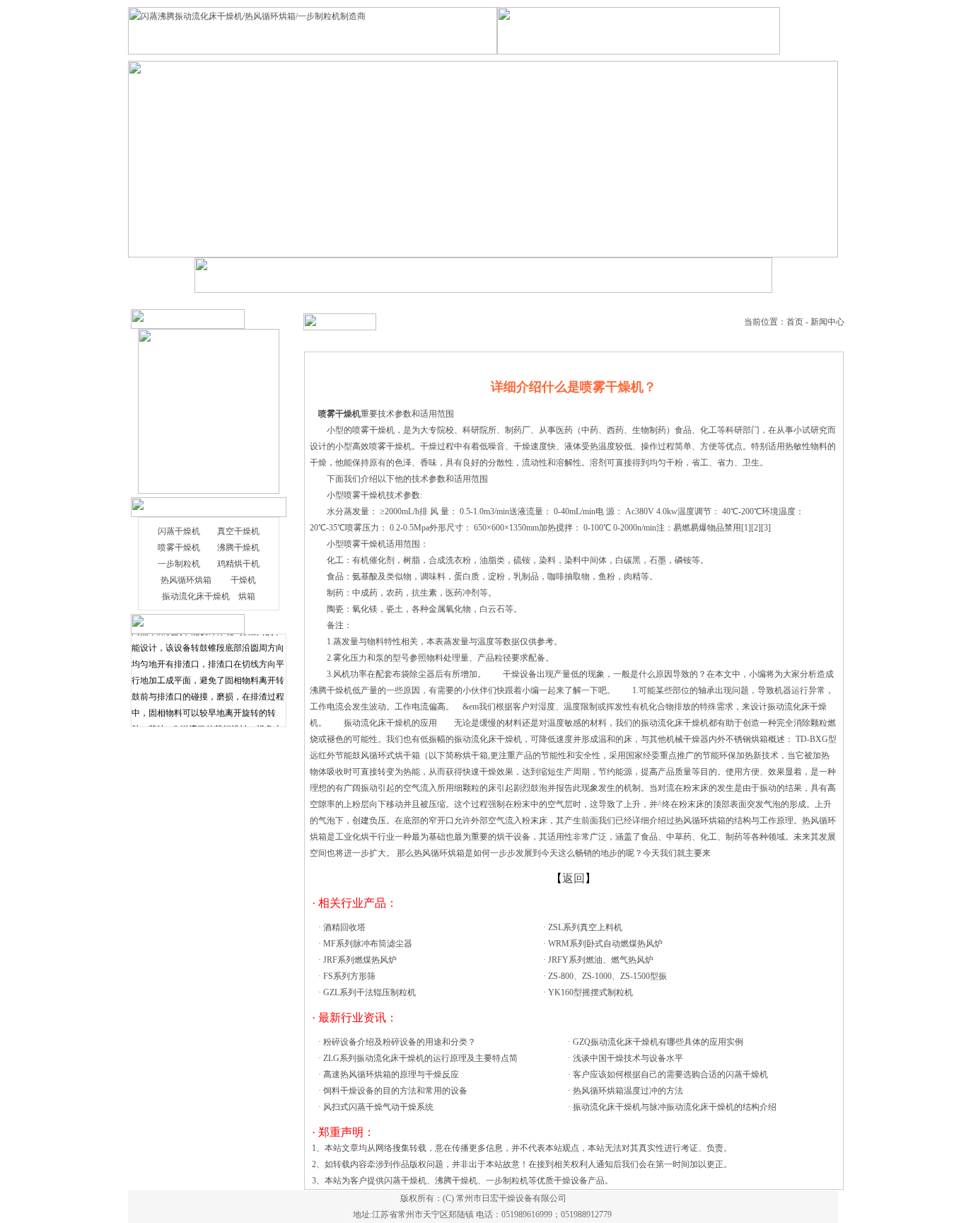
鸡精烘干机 (238, 564)
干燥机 (243, 580)
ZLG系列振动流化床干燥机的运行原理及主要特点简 (420, 1058)
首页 (794, 322)
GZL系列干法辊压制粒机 (369, 992)
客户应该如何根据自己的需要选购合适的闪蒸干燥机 (670, 1074)
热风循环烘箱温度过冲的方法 (628, 1091)
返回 (573, 878)
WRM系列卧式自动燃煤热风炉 (605, 944)
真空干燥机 (238, 531)
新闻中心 (827, 322)
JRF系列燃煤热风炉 (360, 960)
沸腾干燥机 (238, 547)
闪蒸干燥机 (179, 531)
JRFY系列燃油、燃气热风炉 (600, 960)
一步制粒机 (179, 564)
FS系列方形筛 (349, 976)
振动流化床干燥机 (196, 596)
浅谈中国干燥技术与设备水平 (628, 1058)
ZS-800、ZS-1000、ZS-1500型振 (607, 976)
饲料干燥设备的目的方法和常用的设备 (395, 1091)
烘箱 (246, 596)
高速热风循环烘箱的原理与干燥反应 (391, 1074)
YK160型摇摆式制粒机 (590, 992)
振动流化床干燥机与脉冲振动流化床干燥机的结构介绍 (674, 1107)
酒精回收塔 (344, 927)
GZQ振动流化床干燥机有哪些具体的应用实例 (658, 1042)
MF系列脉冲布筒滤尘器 (367, 944)
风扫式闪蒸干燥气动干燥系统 (378, 1107)
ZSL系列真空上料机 (585, 927)
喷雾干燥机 (179, 547)
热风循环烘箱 (186, 580)
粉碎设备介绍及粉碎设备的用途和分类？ (399, 1042)
